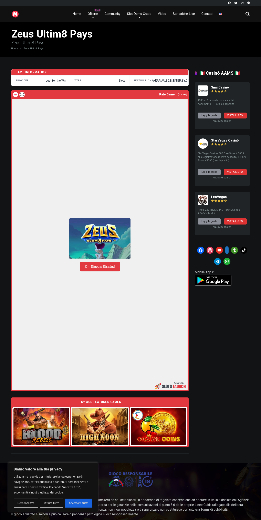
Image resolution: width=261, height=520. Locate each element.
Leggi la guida (209, 115)
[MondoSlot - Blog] (15, 12)
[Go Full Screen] (22, 94)
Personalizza (26, 503)
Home (77, 14)
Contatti (206, 14)
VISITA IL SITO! (235, 115)
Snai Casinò (220, 87)
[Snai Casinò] (203, 94)
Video (162, 14)
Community (113, 14)
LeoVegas (219, 197)
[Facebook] (229, 3)
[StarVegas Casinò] (203, 147)
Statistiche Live (184, 14)
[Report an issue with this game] (15, 94)
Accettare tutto (78, 503)
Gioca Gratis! (103, 266)
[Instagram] (242, 3)
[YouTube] (235, 3)
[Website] (248, 3)
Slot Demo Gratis (139, 14)
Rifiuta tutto (51, 503)
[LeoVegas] (203, 204)
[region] (53, 487)
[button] (99, 238)
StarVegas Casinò (225, 140)
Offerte (93, 14)
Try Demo (41, 426)
